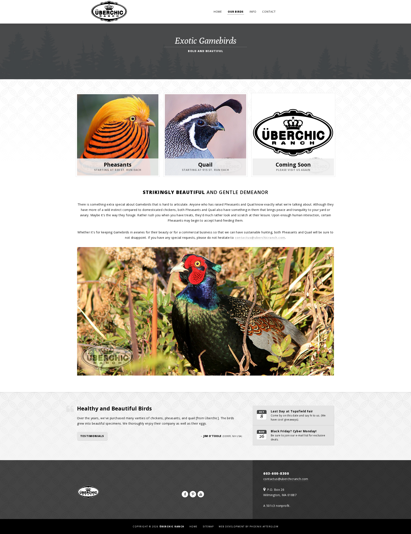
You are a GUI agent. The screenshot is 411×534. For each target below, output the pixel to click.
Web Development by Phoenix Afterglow (248, 526)
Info (253, 11)
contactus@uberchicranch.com (260, 238)
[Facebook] (185, 494)
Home (218, 11)
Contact (269, 11)
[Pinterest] (193, 494)
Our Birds (236, 11)
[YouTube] (201, 494)
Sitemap (208, 526)
